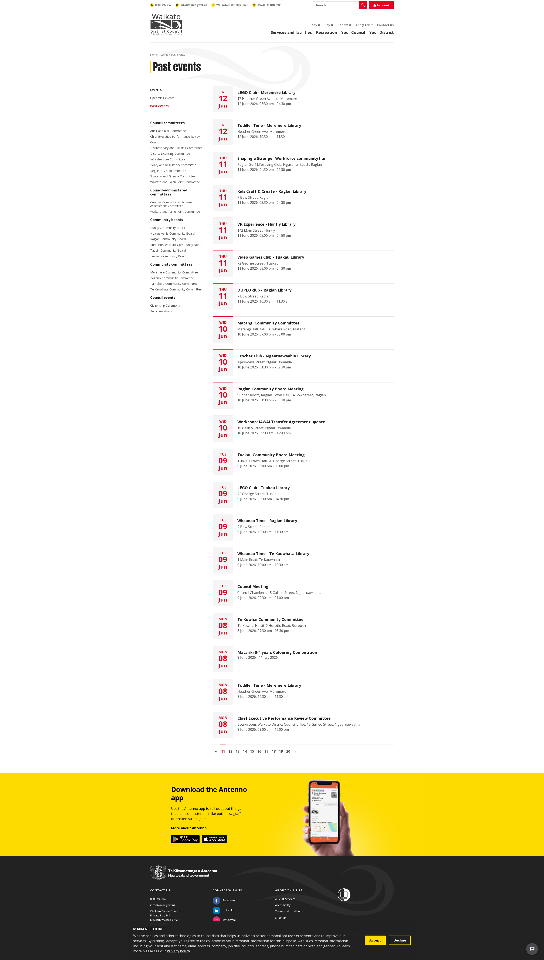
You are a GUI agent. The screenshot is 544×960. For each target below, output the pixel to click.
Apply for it (364, 25)
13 (237, 751)
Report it (344, 25)
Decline (400, 940)
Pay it (329, 25)
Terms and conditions (289, 911)
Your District (381, 32)
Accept (375, 940)
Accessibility (283, 905)
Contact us (385, 25)
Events (164, 55)
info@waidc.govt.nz (162, 905)
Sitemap (280, 917)
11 (223, 751)
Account (383, 5)
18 (274, 751)
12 (230, 751)
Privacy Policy (178, 951)
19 (281, 751)
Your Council (353, 32)
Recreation (326, 32)
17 (266, 751)
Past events (159, 106)
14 (245, 751)
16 (259, 751)
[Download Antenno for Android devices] (185, 839)
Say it (316, 25)
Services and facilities (291, 32)
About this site (288, 890)
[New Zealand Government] (183, 876)
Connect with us (227, 890)
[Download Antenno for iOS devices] (214, 839)
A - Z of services (285, 899)
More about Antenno (189, 828)
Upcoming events (162, 98)
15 (252, 751)
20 (288, 751)
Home (154, 55)
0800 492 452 (158, 899)
